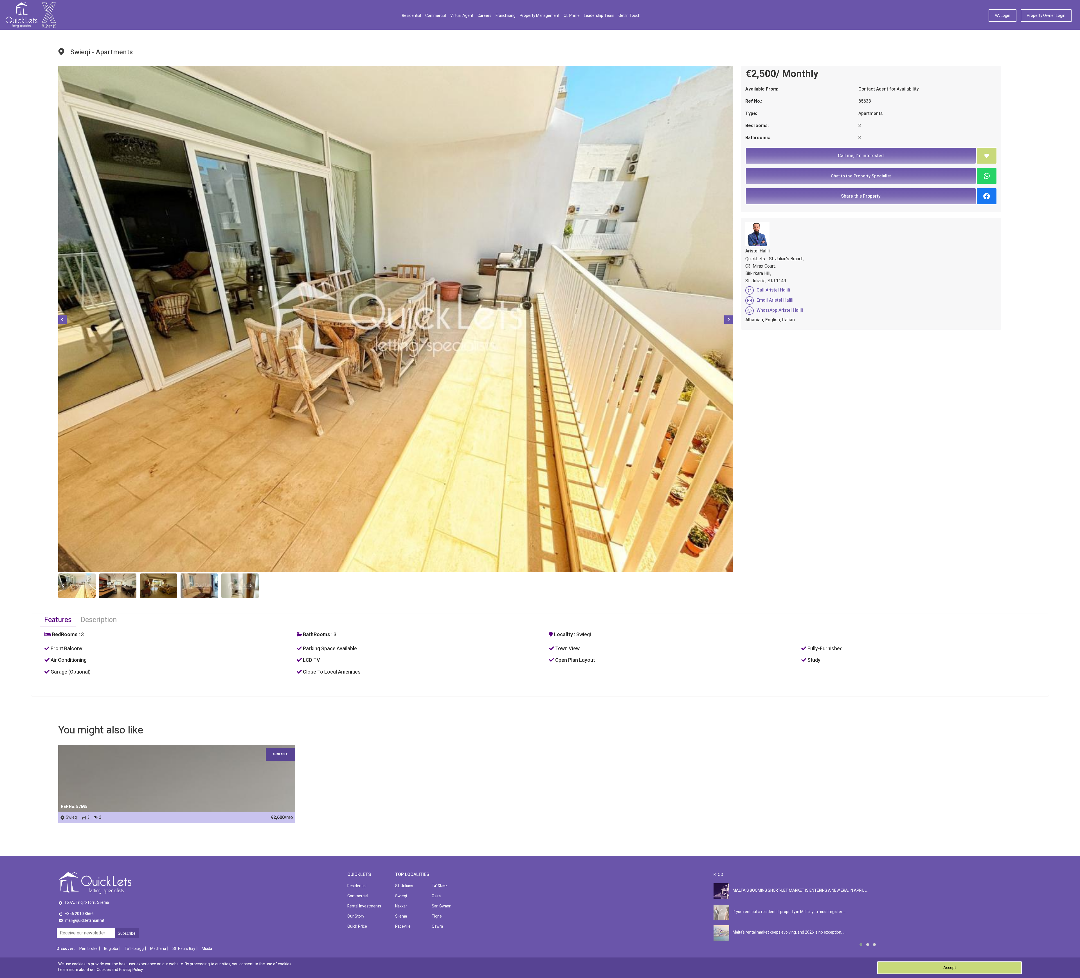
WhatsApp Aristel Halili (780, 310)
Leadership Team (599, 16)
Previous (62, 319)
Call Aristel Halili (773, 290)
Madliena (158, 949)
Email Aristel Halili (775, 300)
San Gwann (441, 906)
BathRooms (316, 635)
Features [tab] (58, 620)
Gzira (436, 896)
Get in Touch (629, 16)
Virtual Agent (461, 16)
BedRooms (64, 635)
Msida (207, 949)
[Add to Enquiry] (986, 155)
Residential (411, 16)
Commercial (435, 16)
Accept (949, 968)
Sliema (401, 916)
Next (728, 319)
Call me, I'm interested (861, 155)
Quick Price (357, 926)
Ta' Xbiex (439, 886)
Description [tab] (99, 620)
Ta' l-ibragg (134, 949)
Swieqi (401, 896)
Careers (484, 16)
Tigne (437, 916)
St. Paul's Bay (183, 949)
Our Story (355, 916)
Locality (563, 635)
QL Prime (572, 16)
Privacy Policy (131, 970)
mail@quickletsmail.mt (84, 920)
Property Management (539, 16)
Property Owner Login (1046, 16)
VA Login (1002, 16)
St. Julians (404, 886)
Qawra (437, 926)
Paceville (403, 926)
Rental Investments (364, 906)
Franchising (506, 16)
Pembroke (88, 949)
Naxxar (401, 906)
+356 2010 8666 (79, 914)
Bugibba (111, 949)
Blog (718, 875)
